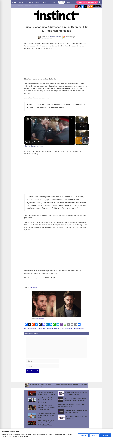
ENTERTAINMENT (33, 2)
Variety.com (34, 287)
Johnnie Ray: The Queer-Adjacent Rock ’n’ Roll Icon (46, 393)
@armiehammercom (40, 318)
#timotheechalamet (78, 328)
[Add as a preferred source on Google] (69, 37)
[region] (56, 434)
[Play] (82, 134)
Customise (83, 435)
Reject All (94, 435)
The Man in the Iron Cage (39, 119)
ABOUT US (37, 6)
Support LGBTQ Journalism (87, 2)
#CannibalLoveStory (53, 328)
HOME (14, 2)
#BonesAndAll (41, 328)
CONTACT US (28, 6)
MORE (69, 2)
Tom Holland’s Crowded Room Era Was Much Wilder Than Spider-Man (46, 407)
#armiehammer (31, 328)
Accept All (105, 435)
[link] (27, 119)
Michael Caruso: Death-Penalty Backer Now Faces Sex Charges (46, 400)
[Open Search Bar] (100, 2)
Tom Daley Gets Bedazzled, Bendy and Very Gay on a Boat (46, 415)
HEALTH (53, 2)
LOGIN (14, 6)
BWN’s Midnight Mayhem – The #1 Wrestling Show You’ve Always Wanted (46, 423)
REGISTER (20, 6)
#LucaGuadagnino (66, 328)
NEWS (21, 2)
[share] (71, 118)
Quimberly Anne (55, 36)
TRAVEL (45, 2)
